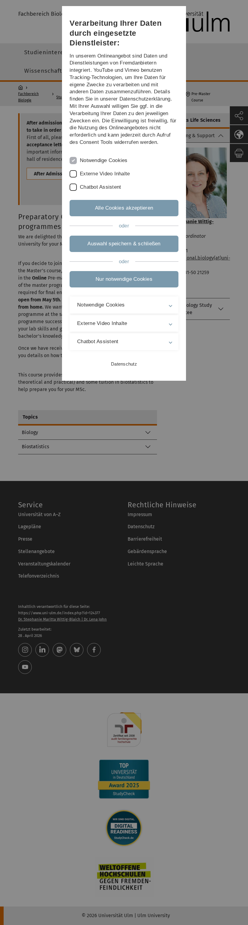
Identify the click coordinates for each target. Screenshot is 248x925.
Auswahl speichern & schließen (123, 244)
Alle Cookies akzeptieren (124, 208)
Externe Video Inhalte (105, 174)
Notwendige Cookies (104, 160)
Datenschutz (124, 363)
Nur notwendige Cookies (124, 279)
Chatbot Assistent (100, 187)
